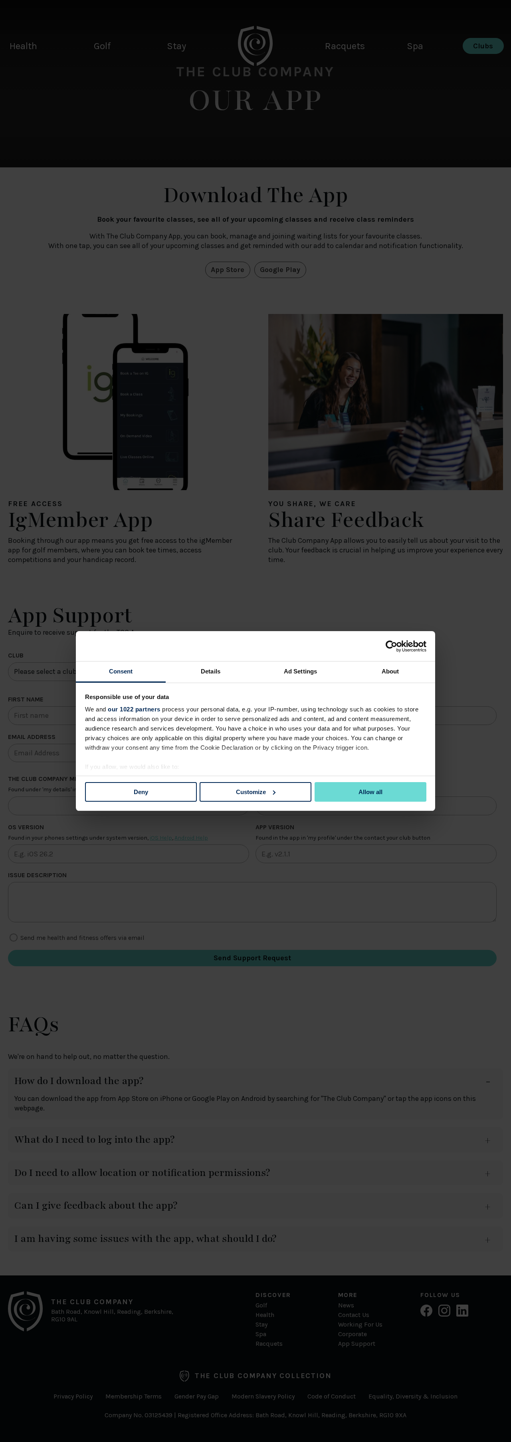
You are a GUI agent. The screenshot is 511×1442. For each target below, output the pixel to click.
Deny (141, 792)
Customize (251, 792)
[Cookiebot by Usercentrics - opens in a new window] (391, 646)
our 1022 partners (134, 709)
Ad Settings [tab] (300, 671)
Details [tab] (210, 671)
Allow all (370, 792)
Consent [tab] (121, 671)
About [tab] (390, 671)
